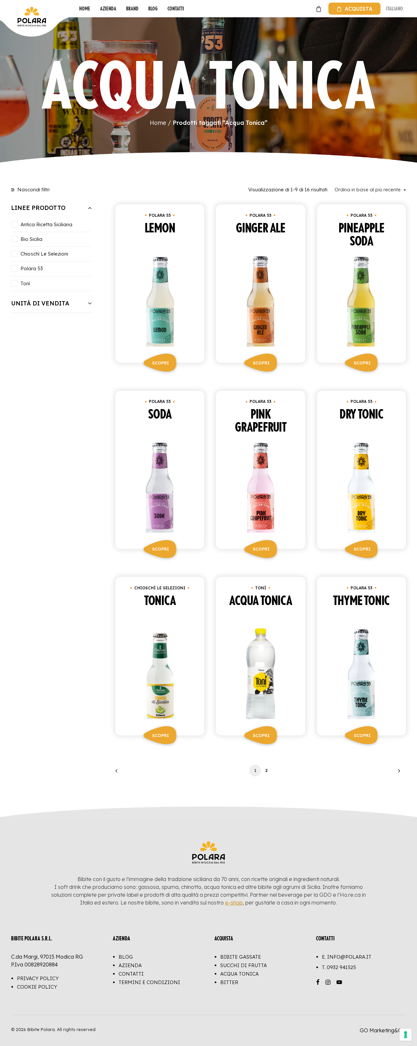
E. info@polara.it (346, 957)
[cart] (317, 8)
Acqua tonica (260, 601)
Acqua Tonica (239, 974)
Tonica (160, 601)
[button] (159, 299)
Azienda (108, 9)
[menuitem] (85, 8)
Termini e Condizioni (149, 982)
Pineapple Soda (361, 235)
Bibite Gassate (240, 957)
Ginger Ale (260, 228)
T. (339, 967)
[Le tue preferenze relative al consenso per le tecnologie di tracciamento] (405, 1034)
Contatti (175, 9)
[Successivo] (397, 773)
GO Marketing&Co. (383, 1030)
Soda (160, 414)
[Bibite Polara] (17, 8)
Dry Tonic (361, 414)
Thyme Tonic (361, 601)
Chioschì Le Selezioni (159, 587)
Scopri (160, 362)
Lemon (160, 228)
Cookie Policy (37, 987)
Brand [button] (132, 9)
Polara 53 (160, 215)
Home (84, 9)
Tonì (260, 587)
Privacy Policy (38, 978)
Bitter (229, 982)
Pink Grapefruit (260, 421)
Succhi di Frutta (243, 965)
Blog (153, 9)
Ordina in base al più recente (368, 190)
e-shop (234, 902)
